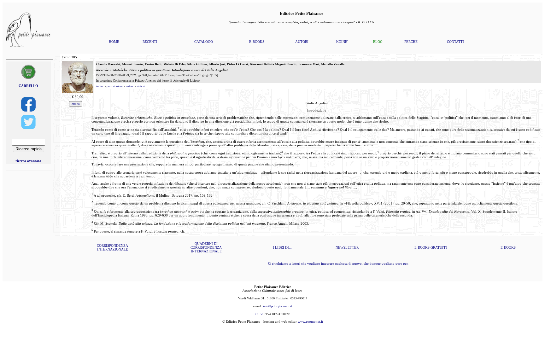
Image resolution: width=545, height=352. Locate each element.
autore (130, 86)
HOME (114, 41)
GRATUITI (439, 247)
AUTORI (301, 41)
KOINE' (342, 41)
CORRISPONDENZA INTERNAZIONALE (112, 247)
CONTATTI (455, 41)
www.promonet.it (310, 321)
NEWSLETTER (347, 247)
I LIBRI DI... (282, 247)
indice (100, 86)
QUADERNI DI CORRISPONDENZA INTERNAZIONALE (206, 247)
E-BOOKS (256, 41)
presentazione (115, 86)
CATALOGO (203, 41)
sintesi (141, 86)
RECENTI (150, 41)
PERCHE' (411, 41)
